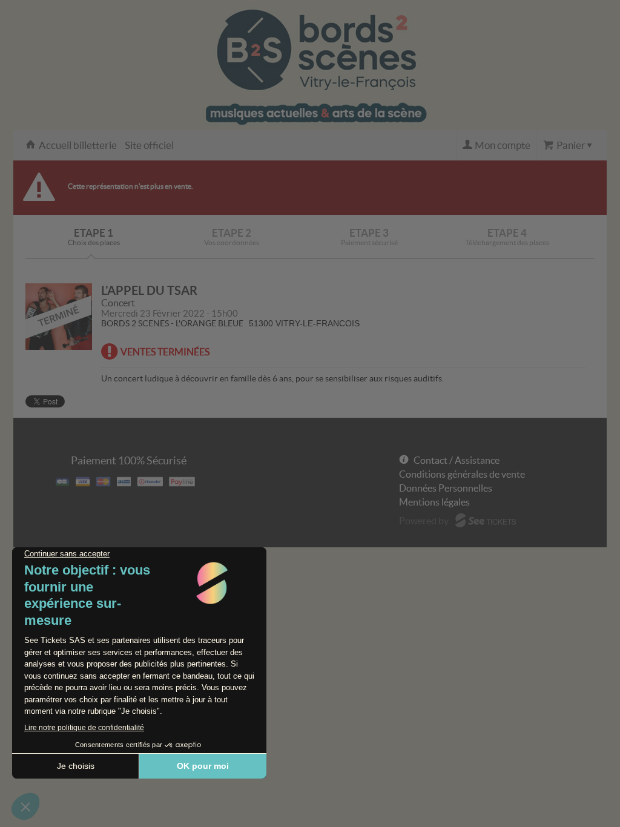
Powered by (424, 520)
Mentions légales (434, 501)
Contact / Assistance (457, 460)
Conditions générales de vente (462, 474)
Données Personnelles (445, 488)
